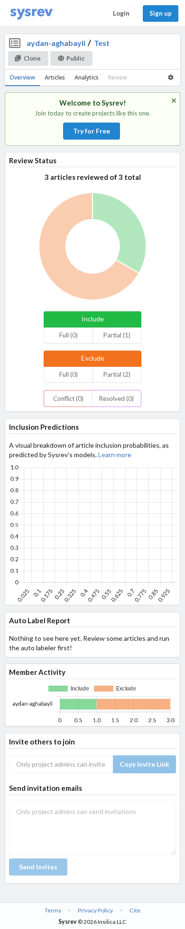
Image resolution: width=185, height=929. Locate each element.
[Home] (31, 13)
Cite (135, 910)
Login (121, 13)
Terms (53, 910)
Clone (32, 58)
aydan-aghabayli (56, 42)
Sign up (160, 13)
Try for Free (91, 131)
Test (102, 42)
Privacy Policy (95, 910)
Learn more (114, 455)
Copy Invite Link (144, 764)
